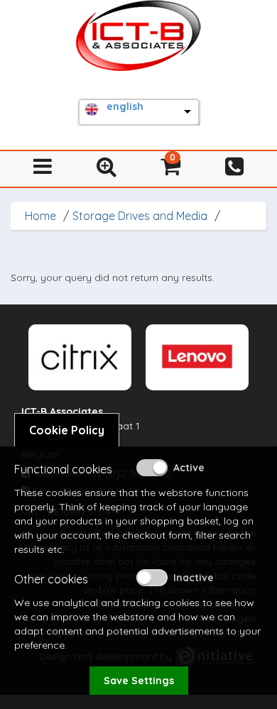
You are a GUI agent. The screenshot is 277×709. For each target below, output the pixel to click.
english (125, 106)
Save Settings (139, 680)
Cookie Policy (66, 430)
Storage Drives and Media (139, 216)
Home (40, 216)
